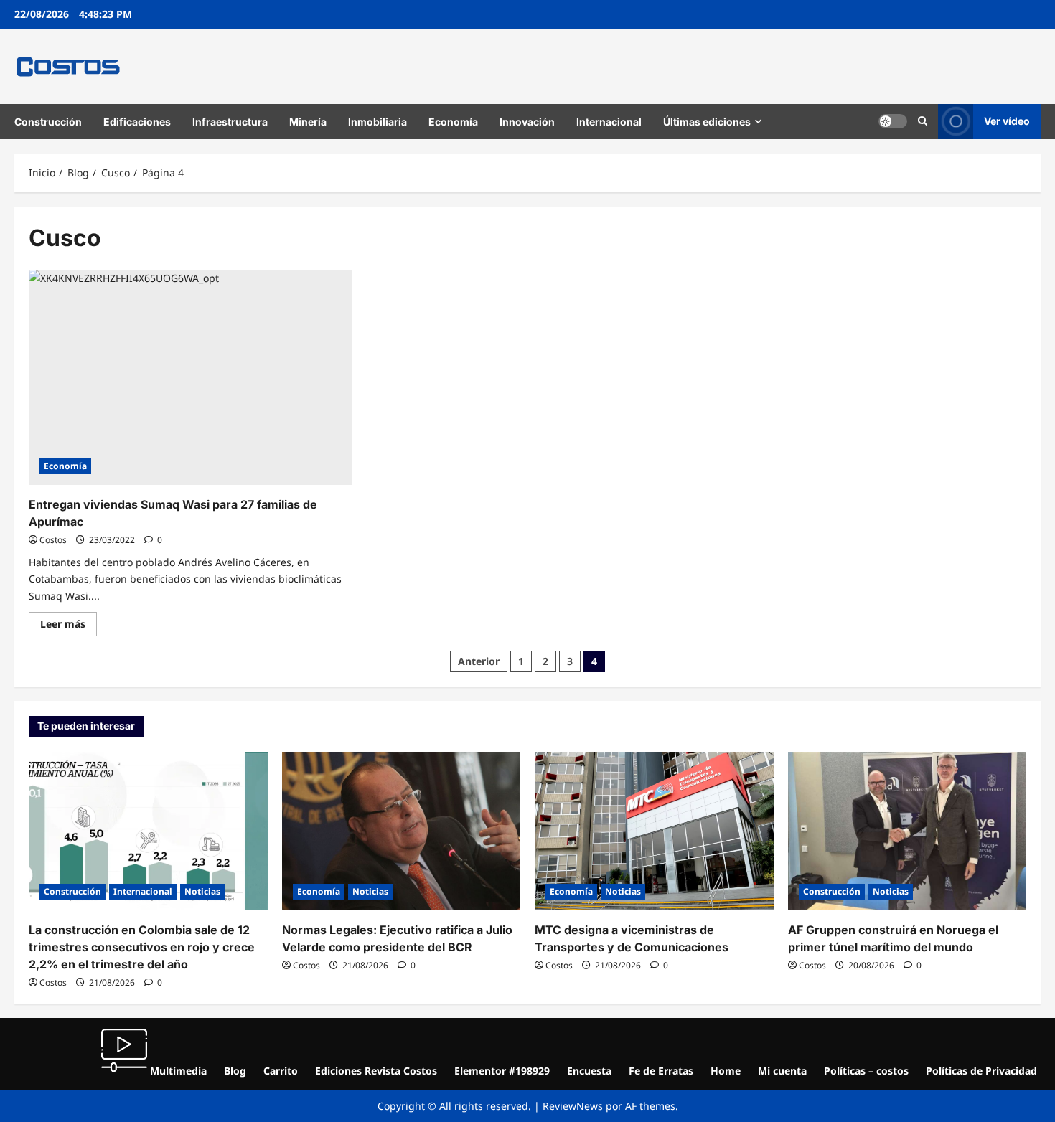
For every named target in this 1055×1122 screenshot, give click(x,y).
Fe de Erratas (661, 1071)
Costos (53, 540)
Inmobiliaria (377, 122)
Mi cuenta (782, 1071)
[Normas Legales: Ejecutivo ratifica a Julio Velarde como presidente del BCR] (401, 831)
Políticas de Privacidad (981, 1071)
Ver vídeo (1007, 121)
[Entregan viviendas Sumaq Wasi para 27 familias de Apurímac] (190, 377)
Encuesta (589, 1071)
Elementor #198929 (502, 1071)
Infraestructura (230, 122)
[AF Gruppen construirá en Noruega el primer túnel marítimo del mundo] (907, 831)
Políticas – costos (866, 1071)
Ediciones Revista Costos (376, 1071)
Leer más (68, 621)
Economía (453, 122)
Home (726, 1071)
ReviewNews (573, 1106)
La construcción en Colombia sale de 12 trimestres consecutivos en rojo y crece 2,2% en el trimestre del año (142, 947)
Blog (235, 1071)
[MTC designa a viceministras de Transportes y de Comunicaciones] (654, 831)
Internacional (609, 122)
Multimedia (177, 1071)
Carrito (280, 1071)
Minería (308, 122)
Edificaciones (137, 122)
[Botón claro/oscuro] (892, 121)
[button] (922, 121)
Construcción (48, 122)
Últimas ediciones (707, 122)
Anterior (479, 661)
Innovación (527, 122)
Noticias (202, 891)
